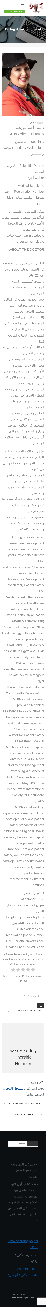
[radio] (33, 970)
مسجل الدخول (13, 1088)
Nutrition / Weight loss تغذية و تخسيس (24, 1011)
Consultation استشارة (14, 11)
